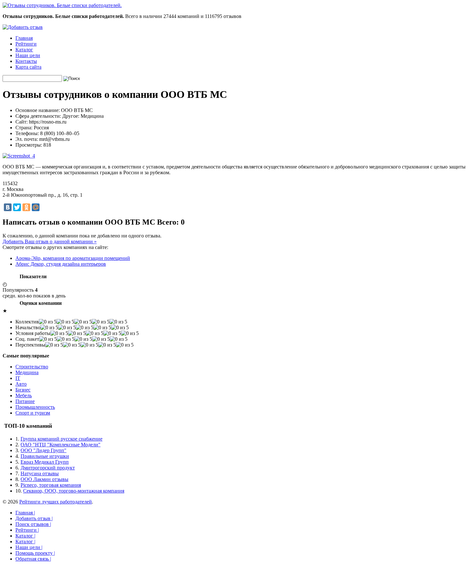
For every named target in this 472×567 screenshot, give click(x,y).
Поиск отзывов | (33, 524)
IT (17, 378)
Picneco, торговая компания (51, 485)
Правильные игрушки (45, 456)
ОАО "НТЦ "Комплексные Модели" (61, 444)
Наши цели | (28, 547)
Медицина (27, 372)
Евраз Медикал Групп (45, 462)
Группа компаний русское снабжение (61, 439)
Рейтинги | (27, 530)
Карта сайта (28, 67)
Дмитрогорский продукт (48, 467)
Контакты (26, 61)
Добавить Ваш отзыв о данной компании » (50, 241)
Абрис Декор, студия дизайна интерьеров (60, 264)
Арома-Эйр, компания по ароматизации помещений (72, 258)
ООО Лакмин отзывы (44, 479)
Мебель (23, 395)
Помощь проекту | (35, 553)
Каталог (24, 49)
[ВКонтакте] (8, 207)
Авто (21, 384)
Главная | (25, 512)
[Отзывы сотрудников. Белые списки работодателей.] (62, 5)
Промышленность (35, 407)
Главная (24, 38)
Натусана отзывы (40, 473)
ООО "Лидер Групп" (43, 450)
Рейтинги (26, 44)
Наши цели (27, 55)
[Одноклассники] (26, 207)
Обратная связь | (33, 559)
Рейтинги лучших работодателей (55, 501)
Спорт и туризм (32, 413)
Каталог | (25, 535)
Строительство (31, 366)
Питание (25, 401)
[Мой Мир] (35, 207)
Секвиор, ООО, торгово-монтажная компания (73, 491)
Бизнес (23, 389)
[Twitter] (17, 207)
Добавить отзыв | (34, 518)
